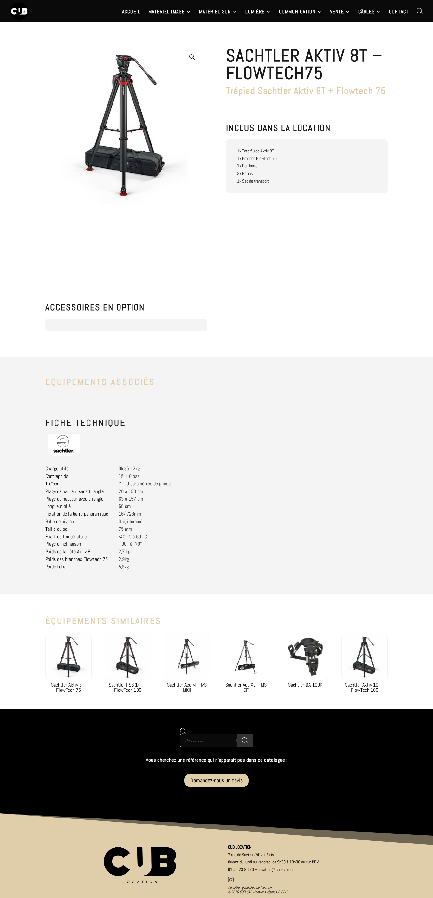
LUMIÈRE (255, 12)
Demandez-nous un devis (216, 780)
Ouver (273, 862)
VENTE (337, 12)
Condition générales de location (249, 887)
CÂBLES (366, 12)
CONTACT (399, 12)
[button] (192, 57)
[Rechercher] (245, 740)
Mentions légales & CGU (270, 892)
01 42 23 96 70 (241, 869)
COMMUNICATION (297, 12)
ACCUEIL (131, 12)
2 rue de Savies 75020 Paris (251, 854)
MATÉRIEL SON (215, 12)
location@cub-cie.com (276, 869)
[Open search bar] (420, 11)
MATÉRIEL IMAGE (166, 12)
